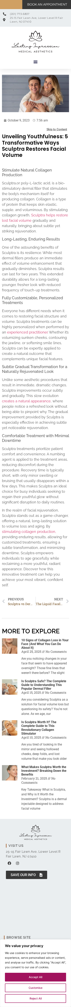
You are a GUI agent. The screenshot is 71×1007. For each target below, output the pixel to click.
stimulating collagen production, (29, 532)
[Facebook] (9, 863)
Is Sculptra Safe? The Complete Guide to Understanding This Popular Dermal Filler (43, 685)
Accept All (35, 977)
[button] (35, 61)
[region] (35, 973)
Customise (35, 987)
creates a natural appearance (26, 401)
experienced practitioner (27, 332)
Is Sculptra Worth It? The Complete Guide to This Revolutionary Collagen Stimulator (38, 727)
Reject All (36, 998)
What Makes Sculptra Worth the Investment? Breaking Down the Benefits (43, 770)
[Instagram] (17, 863)
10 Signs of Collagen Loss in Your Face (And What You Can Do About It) (45, 644)
